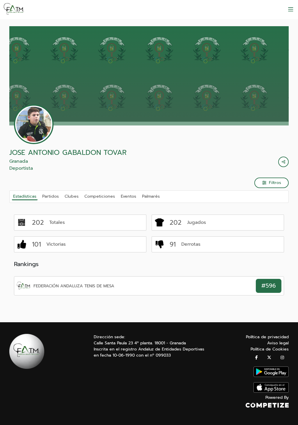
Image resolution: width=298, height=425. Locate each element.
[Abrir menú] (290, 9)
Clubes (72, 196)
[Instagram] (282, 358)
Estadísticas (24, 196)
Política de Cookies (270, 349)
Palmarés (151, 196)
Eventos (128, 196)
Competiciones (99, 196)
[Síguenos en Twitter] (269, 358)
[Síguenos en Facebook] (256, 358)
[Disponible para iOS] (271, 391)
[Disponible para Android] (271, 376)
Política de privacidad (267, 337)
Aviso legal (278, 343)
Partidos (50, 196)
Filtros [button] (275, 183)
